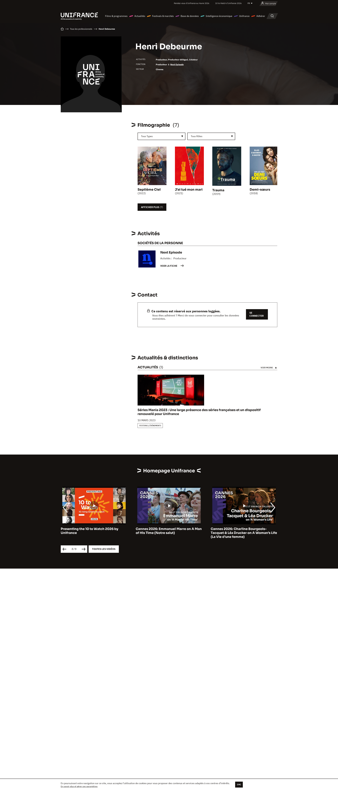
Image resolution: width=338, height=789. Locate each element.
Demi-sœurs (260, 190)
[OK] (239, 784)
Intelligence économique (219, 16)
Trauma (218, 190)
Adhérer (260, 16)
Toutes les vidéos (103, 549)
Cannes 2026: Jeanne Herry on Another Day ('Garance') (242, 531)
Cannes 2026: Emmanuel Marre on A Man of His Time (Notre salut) (94, 531)
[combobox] (161, 136)
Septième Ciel (149, 190)
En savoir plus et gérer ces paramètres (79, 786)
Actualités (139, 16)
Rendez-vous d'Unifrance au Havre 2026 (191, 3)
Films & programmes (116, 16)
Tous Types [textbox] (147, 136)
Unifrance (244, 16)
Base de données (190, 16)
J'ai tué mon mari (189, 190)
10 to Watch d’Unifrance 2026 (228, 3)
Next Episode (177, 64)
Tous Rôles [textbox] (196, 136)
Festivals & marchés (163, 16)
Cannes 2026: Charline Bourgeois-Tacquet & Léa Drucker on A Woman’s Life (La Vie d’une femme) (169, 533)
